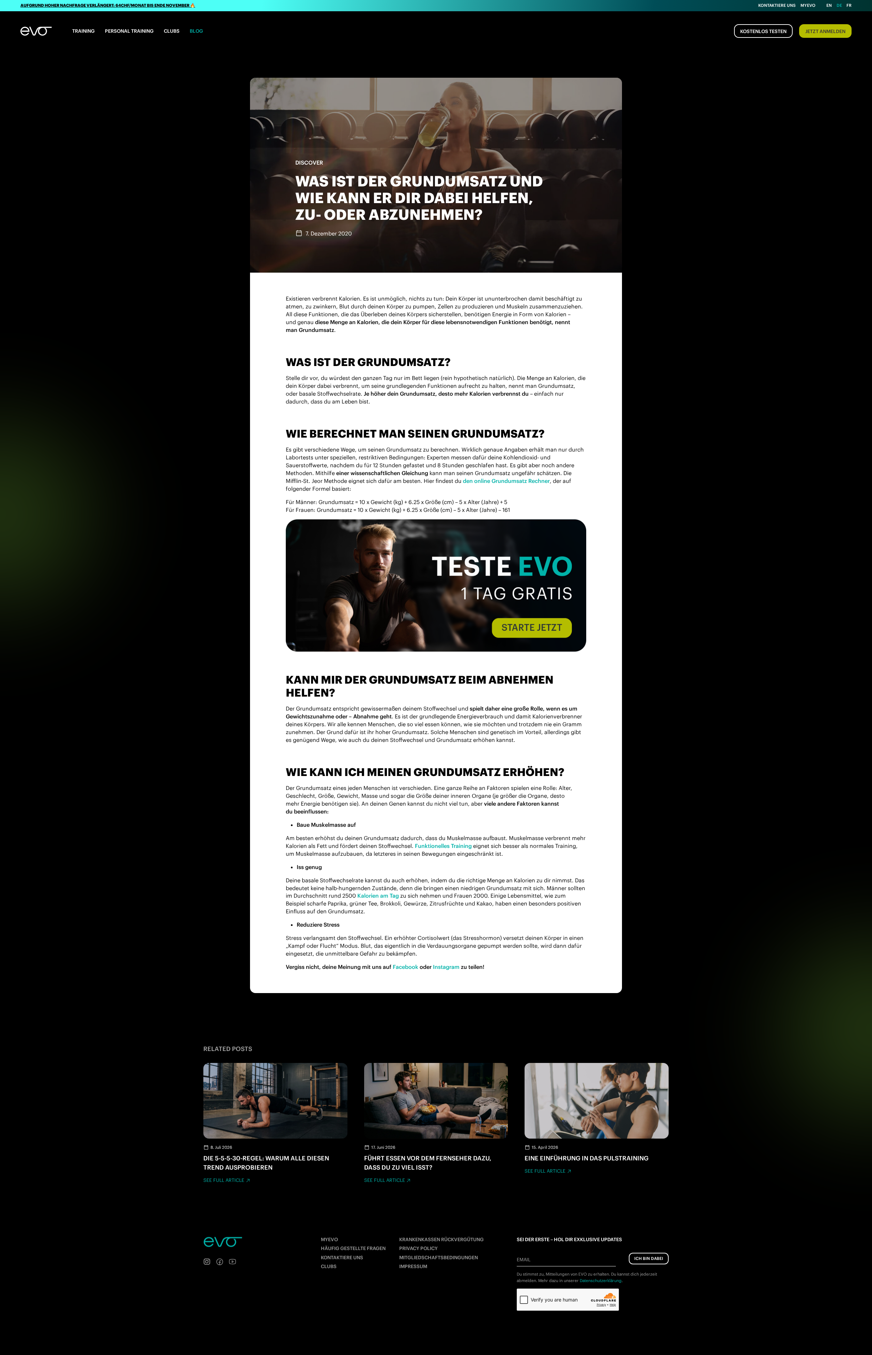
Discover (309, 162)
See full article (223, 1180)
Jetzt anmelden (825, 31)
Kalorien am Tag (378, 895)
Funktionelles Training (443, 845)
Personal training (129, 31)
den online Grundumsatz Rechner (506, 480)
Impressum (413, 1266)
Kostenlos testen (763, 31)
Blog (196, 31)
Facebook (405, 966)
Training (83, 31)
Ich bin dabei (648, 1258)
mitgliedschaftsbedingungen (438, 1257)
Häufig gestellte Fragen (353, 1248)
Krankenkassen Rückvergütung (441, 1239)
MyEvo (807, 5)
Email (523, 1259)
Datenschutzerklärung (601, 1280)
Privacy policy (418, 1248)
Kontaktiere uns (777, 5)
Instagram (446, 966)
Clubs (172, 31)
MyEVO (329, 1239)
